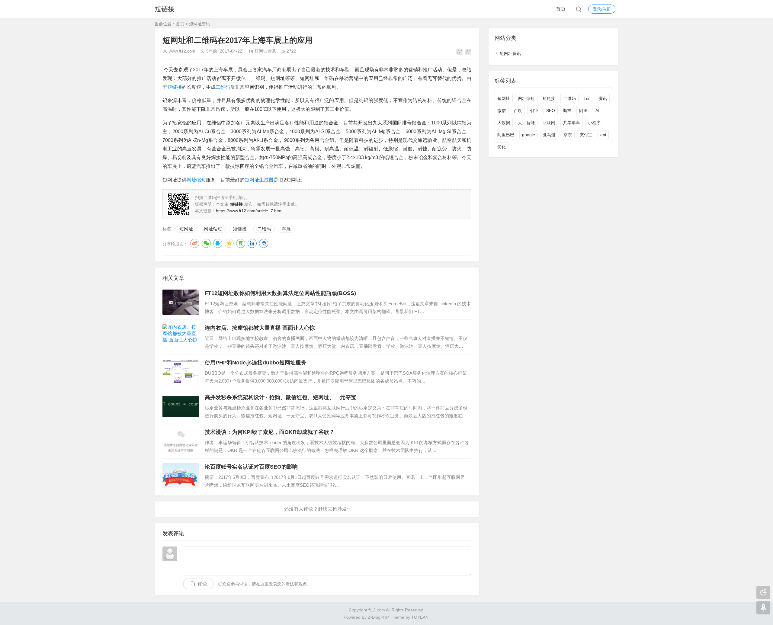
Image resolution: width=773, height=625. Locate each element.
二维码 (223, 87)
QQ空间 (229, 243)
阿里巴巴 (505, 134)
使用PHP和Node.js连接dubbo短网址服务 (255, 363)
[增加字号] (459, 52)
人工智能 (526, 122)
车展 (286, 228)
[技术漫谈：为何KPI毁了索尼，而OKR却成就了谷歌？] (180, 441)
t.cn (587, 98)
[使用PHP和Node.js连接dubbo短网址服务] (180, 371)
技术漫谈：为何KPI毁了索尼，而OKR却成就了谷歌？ (270, 432)
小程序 (594, 122)
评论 (202, 583)
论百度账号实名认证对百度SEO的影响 (251, 467)
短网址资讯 (199, 23)
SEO (550, 110)
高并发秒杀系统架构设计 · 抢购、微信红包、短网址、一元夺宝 (280, 397)
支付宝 (586, 134)
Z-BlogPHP (378, 617)
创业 (534, 110)
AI (597, 110)
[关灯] (763, 592)
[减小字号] (468, 52)
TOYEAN (419, 617)
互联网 (549, 122)
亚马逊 (549, 134)
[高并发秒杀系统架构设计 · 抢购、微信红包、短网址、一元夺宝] (180, 406)
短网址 (186, 228)
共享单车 (571, 122)
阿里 (583, 110)
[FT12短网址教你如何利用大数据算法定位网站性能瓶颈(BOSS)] (180, 302)
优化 (501, 146)
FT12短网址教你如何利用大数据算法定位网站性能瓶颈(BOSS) (280, 293)
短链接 (165, 9)
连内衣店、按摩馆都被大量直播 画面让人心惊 (260, 328)
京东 (567, 134)
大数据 (503, 122)
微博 (194, 243)
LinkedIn (252, 243)
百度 (518, 110)
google (528, 134)
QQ (217, 243)
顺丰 (567, 110)
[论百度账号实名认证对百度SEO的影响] (180, 476)
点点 (263, 243)
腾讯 (602, 98)
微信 (501, 110)
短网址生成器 (259, 179)
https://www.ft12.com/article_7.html (249, 210)
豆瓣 (240, 243)
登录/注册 (602, 9)
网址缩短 (196, 179)
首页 (561, 8)
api (603, 134)
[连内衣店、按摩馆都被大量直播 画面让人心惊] (180, 337)
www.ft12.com (182, 51)
